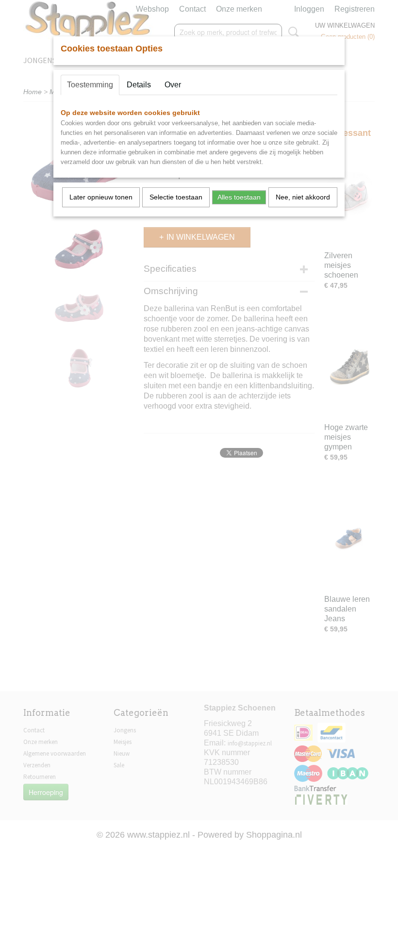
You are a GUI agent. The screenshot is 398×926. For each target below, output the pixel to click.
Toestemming (90, 85)
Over (173, 85)
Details (139, 85)
